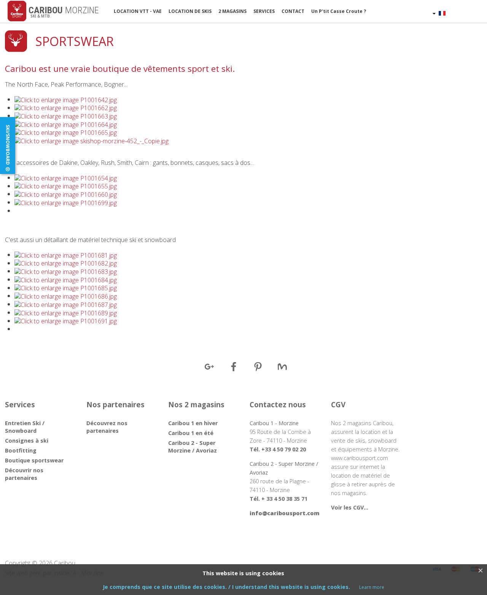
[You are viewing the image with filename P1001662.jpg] (65, 107)
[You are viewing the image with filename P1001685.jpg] (65, 287)
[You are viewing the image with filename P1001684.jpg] (65, 279)
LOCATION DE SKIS (190, 11)
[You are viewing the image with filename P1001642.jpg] (65, 99)
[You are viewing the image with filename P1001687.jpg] (65, 304)
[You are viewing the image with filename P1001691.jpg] (65, 320)
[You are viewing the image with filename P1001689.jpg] (65, 312)
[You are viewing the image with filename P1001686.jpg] (65, 295)
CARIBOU (62, 10)
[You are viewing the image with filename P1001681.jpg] (65, 254)
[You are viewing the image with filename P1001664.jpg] (65, 124)
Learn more (371, 587)
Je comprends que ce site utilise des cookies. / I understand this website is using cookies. (227, 586)
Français (457, 12)
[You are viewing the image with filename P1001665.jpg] (65, 132)
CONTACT (293, 11)
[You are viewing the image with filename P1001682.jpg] (65, 263)
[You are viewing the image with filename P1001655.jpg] (65, 186)
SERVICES (264, 11)
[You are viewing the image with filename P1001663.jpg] (65, 115)
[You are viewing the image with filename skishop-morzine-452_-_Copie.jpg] (91, 140)
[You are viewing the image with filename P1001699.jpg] (65, 202)
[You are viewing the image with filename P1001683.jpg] (65, 271)
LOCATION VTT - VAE (138, 11)
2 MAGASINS (232, 11)
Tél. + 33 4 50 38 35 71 (278, 498)
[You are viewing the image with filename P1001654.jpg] (65, 177)
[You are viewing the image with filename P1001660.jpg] (65, 194)
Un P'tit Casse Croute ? (338, 11)
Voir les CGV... (349, 507)
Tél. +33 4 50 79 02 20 (278, 449)
